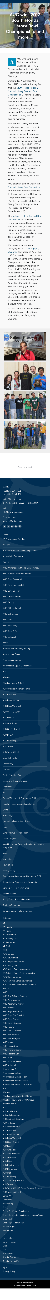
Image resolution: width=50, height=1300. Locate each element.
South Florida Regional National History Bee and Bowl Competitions (23, 91)
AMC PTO (7, 619)
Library (6, 827)
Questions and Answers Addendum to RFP (22, 876)
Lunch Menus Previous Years (15, 832)
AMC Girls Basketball (12, 608)
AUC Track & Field (11, 752)
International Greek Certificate (16, 821)
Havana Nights (9, 1226)
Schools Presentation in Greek (16, 888)
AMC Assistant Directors (13, 1003)
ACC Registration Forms (13, 961)
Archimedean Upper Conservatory (18, 665)
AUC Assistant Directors (13, 1119)
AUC (5, 1107)
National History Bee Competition (24, 187)
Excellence (7, 786)
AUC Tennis (8, 746)
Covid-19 (7, 1196)
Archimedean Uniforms (13, 660)
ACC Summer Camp (12, 977)
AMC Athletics (9, 1007)
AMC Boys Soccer (11, 591)
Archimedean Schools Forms (15, 1076)
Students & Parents (11, 905)
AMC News (8, 1042)
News (5, 853)
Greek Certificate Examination (16, 1211)
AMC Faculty (8, 602)
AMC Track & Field (11, 631)
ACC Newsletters (10, 957)
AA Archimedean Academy (15, 539)
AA (4, 923)
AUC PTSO (8, 735)
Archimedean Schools (12, 1073)
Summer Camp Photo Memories (17, 911)
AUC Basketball (9, 694)
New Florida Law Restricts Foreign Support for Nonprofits (23, 846)
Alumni (6, 562)
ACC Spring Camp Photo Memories (19, 973)
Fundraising (8, 1203)
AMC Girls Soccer (11, 614)
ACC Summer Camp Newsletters (17, 980)
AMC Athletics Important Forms (17, 573)
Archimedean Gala (11, 1069)
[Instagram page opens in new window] (20, 526)
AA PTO (6, 544)
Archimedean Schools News (15, 1080)
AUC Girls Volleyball (11, 729)
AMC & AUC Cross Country (15, 996)
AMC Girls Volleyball (11, 1038)
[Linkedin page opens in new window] (16, 526)
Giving (5, 809)
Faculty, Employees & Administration (19, 804)
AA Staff (6, 946)
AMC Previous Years (12, 1050)
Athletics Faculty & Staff (13, 683)
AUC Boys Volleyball (12, 706)
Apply (5, 642)
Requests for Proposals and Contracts (20, 882)
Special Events (9, 893)
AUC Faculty (8, 717)
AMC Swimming (10, 625)
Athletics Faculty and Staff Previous (18, 1100)
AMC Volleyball (9, 637)
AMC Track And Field (12, 1061)
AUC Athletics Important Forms (16, 688)
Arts (4, 671)
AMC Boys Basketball (12, 579)
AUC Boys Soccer (11, 700)
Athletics (6, 677)
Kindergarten (8, 1230)
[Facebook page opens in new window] (4, 526)
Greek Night (8, 1219)
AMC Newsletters (10, 1046)
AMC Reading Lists (11, 1053)
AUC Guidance (9, 1157)
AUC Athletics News (11, 1126)
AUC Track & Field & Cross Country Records (22, 1188)
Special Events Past (11, 1261)
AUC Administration (11, 1115)
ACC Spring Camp (11, 965)
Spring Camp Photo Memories (16, 899)
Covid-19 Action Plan (12, 775)
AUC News (7, 1161)
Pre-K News (8, 1253)
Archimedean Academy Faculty (16, 648)
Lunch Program (10, 838)
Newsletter (7, 859)
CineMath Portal (10, 758)
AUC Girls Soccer (10, 723)
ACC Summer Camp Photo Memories (20, 984)
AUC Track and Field (12, 1192)
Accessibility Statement (13, 556)
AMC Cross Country (12, 596)
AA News (7, 931)
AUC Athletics (9, 1123)
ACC (5, 950)
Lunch (5, 1234)
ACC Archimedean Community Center (20, 550)
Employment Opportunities (15, 781)
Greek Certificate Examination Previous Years (23, 1215)
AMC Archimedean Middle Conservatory (21, 567)
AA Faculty (7, 927)
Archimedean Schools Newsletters (18, 1084)
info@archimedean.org (13, 512)
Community (8, 763)
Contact (6, 769)
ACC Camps (8, 954)
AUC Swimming (9, 740)
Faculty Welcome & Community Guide (20, 798)
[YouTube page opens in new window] (12, 526)
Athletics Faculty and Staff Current (18, 1096)
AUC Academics (10, 1111)
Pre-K (5, 1249)
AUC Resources (10, 1169)
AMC (5, 992)
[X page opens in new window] (8, 526)
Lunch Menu (8, 1238)
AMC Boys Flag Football (13, 585)
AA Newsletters (9, 934)
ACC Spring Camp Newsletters (16, 969)
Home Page (8, 815)
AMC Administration (11, 1000)
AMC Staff (7, 1057)
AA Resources (9, 942)
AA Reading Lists (10, 938)
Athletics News (9, 1103)
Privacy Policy (9, 870)
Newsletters (8, 864)
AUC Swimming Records (13, 1180)
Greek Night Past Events (13, 1222)
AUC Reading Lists (11, 1165)
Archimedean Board (12, 654)
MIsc (5, 1245)
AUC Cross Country (11, 711)
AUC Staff (7, 1172)
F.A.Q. (5, 792)
